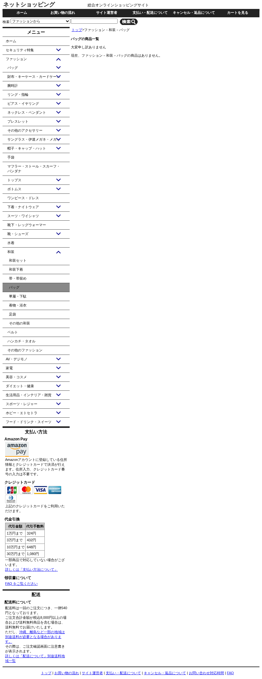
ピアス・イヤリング (23, 103)
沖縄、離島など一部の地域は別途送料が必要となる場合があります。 (35, 636)
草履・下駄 (18, 296)
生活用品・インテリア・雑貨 (28, 395)
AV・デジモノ (16, 359)
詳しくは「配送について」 (26, 656)
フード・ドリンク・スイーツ (28, 422)
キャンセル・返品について (194, 12)
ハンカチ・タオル (21, 341)
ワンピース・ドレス (23, 198)
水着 (10, 243)
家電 (9, 368)
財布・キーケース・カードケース (33, 76)
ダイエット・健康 (20, 386)
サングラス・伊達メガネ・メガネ (33, 139)
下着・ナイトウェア (23, 207)
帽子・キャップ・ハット (26, 148)
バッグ (12, 68)
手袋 (10, 157)
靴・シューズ (17, 234)
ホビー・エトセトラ (21, 413)
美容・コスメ (16, 377)
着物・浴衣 (18, 305)
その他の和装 (19, 323)
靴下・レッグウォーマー (26, 225)
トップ (77, 30)
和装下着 (16, 269)
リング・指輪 (17, 94)
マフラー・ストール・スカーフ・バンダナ (33, 168)
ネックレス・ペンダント (26, 112)
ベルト (12, 332)
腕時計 (12, 85)
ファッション (16, 59)
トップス (14, 180)
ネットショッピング (29, 4)
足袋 (12, 314)
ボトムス (14, 189)
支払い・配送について (150, 12)
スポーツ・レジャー (21, 404)
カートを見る (237, 12)
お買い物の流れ (62, 12)
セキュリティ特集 (20, 50)
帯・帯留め (18, 278)
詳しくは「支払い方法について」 (31, 569)
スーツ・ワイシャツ (23, 216)
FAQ (230, 673)
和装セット (18, 260)
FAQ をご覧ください (21, 583)
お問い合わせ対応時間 (206, 673)
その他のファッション (24, 350)
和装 (10, 252)
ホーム (22, 12)
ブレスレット (17, 121)
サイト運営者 (106, 12)
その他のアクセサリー (24, 130)
